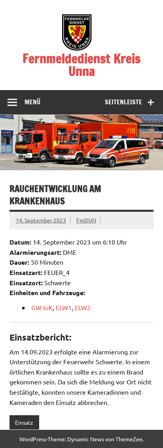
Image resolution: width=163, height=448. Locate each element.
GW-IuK (42, 307)
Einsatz (24, 422)
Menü (32, 102)
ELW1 (64, 307)
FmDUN (86, 220)
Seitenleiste (123, 102)
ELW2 (83, 307)
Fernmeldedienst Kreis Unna (81, 64)
